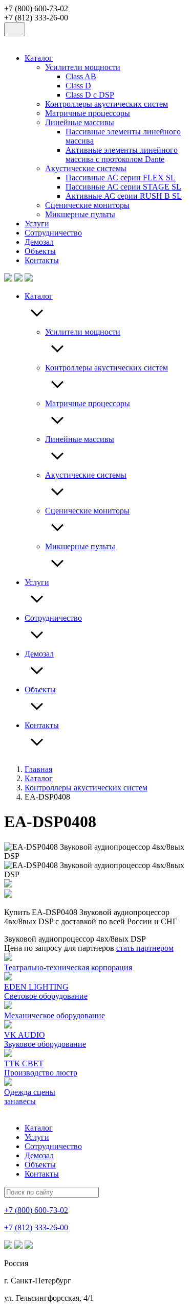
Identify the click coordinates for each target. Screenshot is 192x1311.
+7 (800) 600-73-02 (36, 1210)
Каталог (39, 58)
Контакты (42, 260)
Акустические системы (85, 168)
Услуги (37, 223)
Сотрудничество (53, 232)
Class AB (81, 76)
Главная (38, 769)
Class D (78, 85)
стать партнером (145, 948)
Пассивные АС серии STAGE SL (123, 186)
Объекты (40, 251)
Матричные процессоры (87, 113)
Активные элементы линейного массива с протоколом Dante (122, 154)
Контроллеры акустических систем (106, 104)
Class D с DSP (90, 94)
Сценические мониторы (87, 205)
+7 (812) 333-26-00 (36, 1227)
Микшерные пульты (80, 214)
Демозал (39, 242)
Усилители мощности (82, 67)
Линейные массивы (79, 122)
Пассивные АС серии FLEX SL (121, 177)
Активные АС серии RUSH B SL (124, 196)
